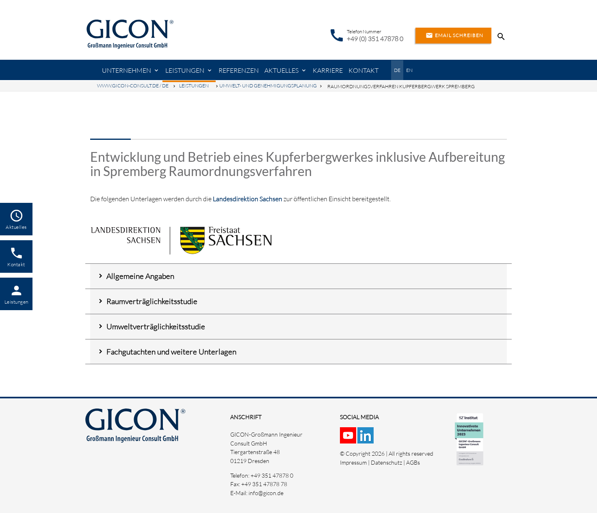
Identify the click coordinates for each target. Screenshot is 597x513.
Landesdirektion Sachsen (247, 199)
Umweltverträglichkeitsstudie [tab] (155, 326)
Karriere (328, 70)
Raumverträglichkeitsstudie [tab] (151, 301)
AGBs (413, 462)
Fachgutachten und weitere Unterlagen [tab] (171, 351)
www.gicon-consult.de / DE (133, 86)
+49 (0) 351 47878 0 (375, 39)
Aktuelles (281, 70)
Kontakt (363, 70)
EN (409, 70)
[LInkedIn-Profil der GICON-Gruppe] (366, 438)
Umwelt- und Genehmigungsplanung (268, 86)
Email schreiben (454, 35)
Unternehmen (126, 70)
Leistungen (184, 70)
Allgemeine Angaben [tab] (140, 276)
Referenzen (238, 70)
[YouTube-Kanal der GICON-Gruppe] (348, 438)
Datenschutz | (388, 462)
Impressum (353, 462)
